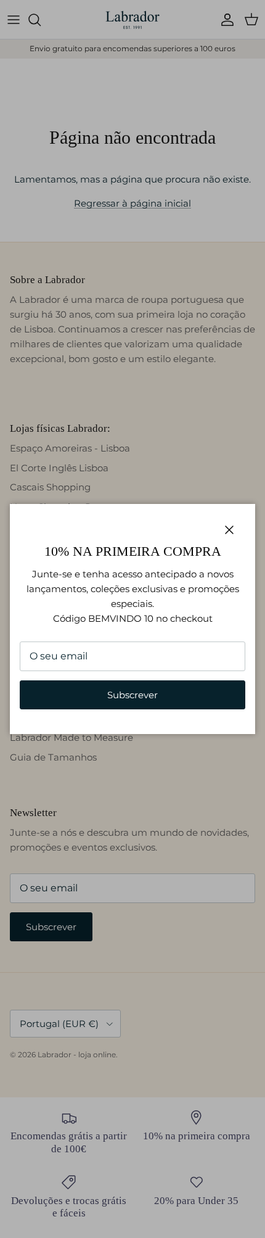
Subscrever (132, 695)
